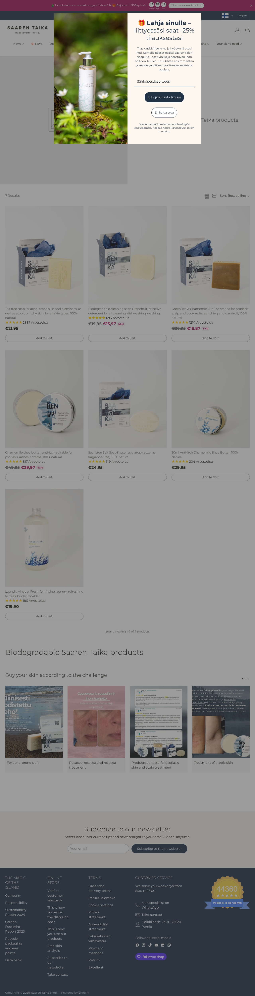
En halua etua (164, 112)
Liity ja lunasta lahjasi (164, 97)
